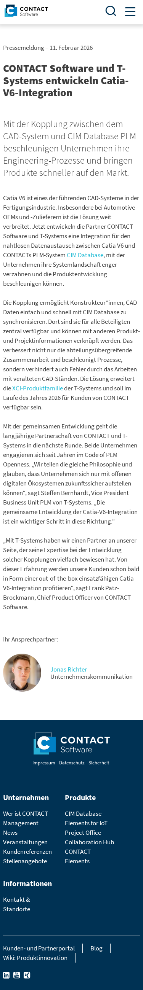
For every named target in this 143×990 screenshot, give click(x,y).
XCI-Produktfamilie (37, 388)
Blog (96, 948)
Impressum (43, 762)
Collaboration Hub (89, 842)
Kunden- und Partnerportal (39, 948)
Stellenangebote (25, 861)
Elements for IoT (86, 823)
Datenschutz (72, 762)
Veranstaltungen (25, 842)
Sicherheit (98, 762)
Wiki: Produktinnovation (35, 957)
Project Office (83, 832)
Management (21, 823)
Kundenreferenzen (27, 851)
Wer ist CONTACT (25, 813)
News (10, 832)
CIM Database (85, 255)
